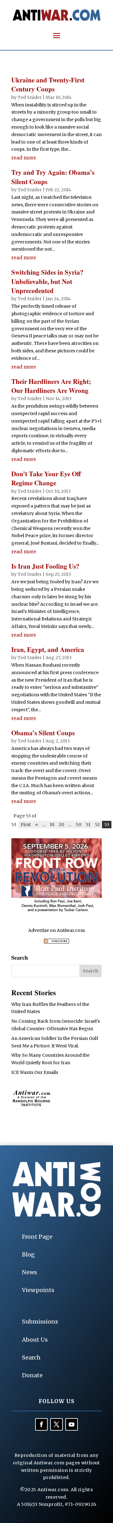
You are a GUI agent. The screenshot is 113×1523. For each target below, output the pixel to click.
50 (78, 824)
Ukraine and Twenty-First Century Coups (47, 84)
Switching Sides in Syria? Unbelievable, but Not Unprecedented (47, 281)
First (26, 824)
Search (31, 1357)
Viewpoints (38, 1290)
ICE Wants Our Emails (34, 1072)
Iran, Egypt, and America (47, 649)
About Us (35, 1339)
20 (61, 824)
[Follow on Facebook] (41, 1424)
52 (97, 824)
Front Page (37, 1236)
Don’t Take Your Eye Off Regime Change (46, 478)
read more (23, 158)
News (29, 1272)
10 (52, 824)
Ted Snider (30, 97)
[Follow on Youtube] (71, 1424)
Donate (32, 1375)
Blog (28, 1254)
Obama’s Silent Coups (43, 732)
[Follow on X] (56, 1424)
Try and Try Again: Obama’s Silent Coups (52, 177)
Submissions (40, 1321)
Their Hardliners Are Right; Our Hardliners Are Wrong (51, 386)
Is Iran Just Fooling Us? (45, 566)
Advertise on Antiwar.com (56, 930)
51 (88, 824)
